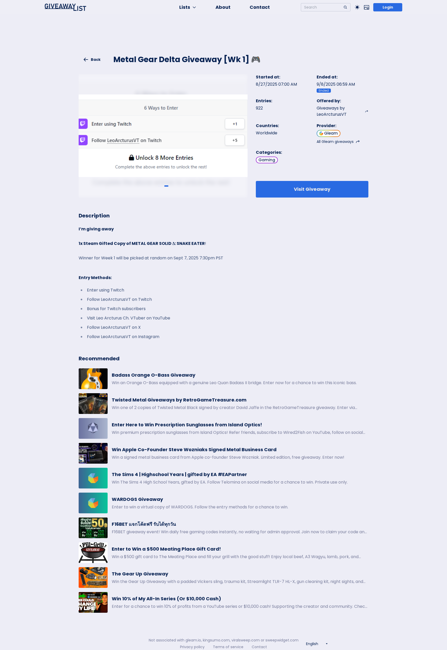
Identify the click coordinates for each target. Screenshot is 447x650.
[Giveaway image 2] (166, 186)
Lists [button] (184, 7)
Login (388, 7)
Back (96, 59)
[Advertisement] (223, 38)
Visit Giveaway (312, 189)
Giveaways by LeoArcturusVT (332, 111)
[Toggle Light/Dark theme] (357, 7)
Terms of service (228, 646)
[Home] (65, 7)
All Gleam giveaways (335, 141)
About (222, 7)
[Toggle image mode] (366, 7)
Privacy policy (192, 646)
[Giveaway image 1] (160, 186)
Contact (260, 7)
